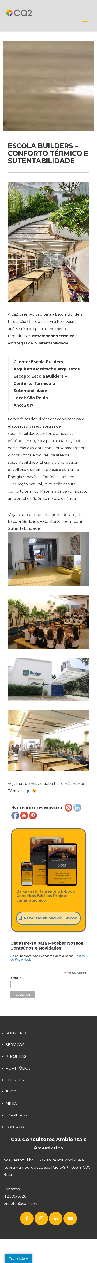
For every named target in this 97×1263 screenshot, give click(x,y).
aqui (27, 791)
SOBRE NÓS (17, 1033)
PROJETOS (16, 1056)
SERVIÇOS (15, 1045)
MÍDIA (11, 1103)
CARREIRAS (16, 1115)
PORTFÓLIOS (18, 1068)
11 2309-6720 (15, 1196)
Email (15, 978)
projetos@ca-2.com (20, 1203)
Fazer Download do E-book (50, 918)
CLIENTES (15, 1080)
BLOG (11, 1092)
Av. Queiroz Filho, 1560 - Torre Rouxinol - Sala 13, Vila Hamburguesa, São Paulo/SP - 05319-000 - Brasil (48, 1167)
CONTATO (15, 1127)
